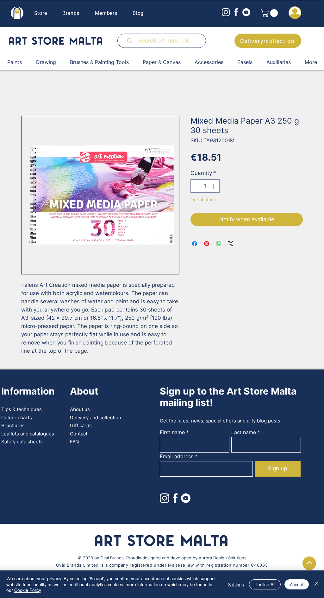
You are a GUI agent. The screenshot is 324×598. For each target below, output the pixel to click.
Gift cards (81, 425)
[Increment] (214, 186)
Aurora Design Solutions (222, 557)
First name (172, 432)
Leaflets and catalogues (27, 434)
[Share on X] (230, 244)
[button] (270, 13)
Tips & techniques (21, 409)
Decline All (264, 584)
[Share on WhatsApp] (218, 244)
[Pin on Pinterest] (206, 244)
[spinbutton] (205, 186)
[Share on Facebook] (194, 244)
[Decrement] (196, 186)
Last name (243, 432)
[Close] (316, 584)
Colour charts (16, 418)
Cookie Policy (27, 590)
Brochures (13, 425)
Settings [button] (236, 584)
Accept (296, 584)
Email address (176, 456)
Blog (138, 13)
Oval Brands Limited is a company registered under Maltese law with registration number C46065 (162, 565)
